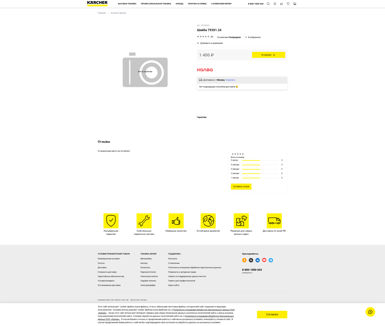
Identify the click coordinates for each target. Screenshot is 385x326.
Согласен (272, 314)
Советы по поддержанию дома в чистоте (187, 276)
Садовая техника (148, 281)
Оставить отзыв (241, 186)
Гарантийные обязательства (111, 276)
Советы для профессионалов (181, 281)
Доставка (102, 267)
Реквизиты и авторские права (182, 272)
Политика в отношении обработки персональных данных (194, 267)
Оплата (101, 263)
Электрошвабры (148, 285)
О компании (174, 263)
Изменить (231, 80)
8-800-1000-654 (252, 269)
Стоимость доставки (107, 272)
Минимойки (146, 258)
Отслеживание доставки (109, 285)
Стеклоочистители (149, 276)
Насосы (144, 263)
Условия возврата (106, 281)
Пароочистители (148, 272)
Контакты (172, 258)
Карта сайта (173, 285)
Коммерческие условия (109, 258)
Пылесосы (145, 267)
